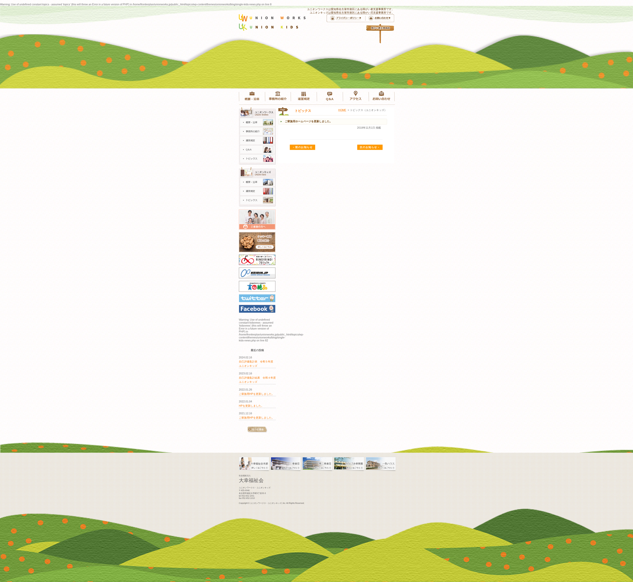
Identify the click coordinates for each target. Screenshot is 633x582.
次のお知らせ (370, 147)
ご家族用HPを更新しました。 (256, 394)
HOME (342, 110)
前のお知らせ (302, 147)
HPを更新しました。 (251, 405)
